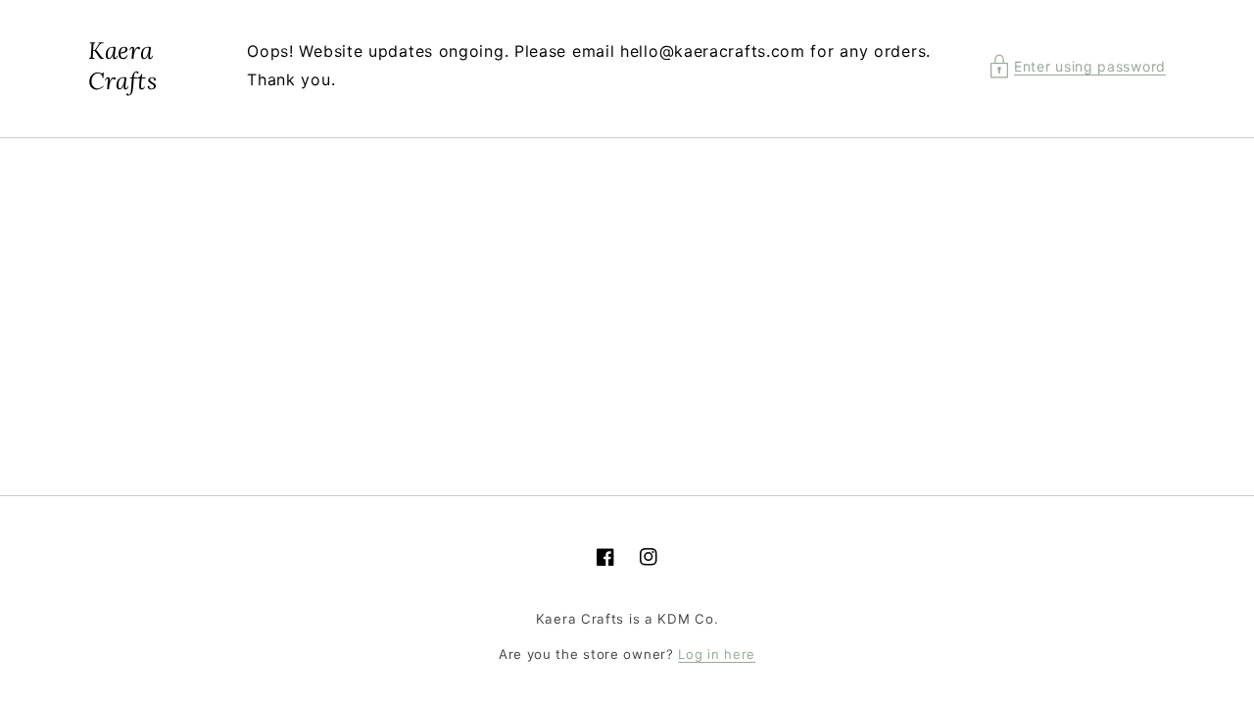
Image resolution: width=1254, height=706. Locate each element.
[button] (1077, 66)
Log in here (716, 654)
